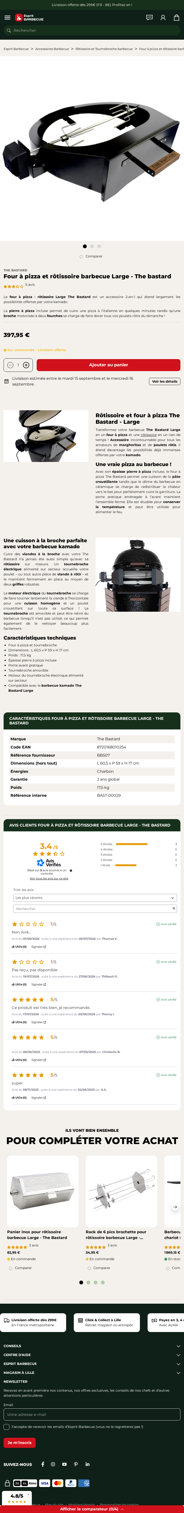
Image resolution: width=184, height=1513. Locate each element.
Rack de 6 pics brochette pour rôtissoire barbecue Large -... (116, 1235)
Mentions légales (81, 1505)
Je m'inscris (20, 1442)
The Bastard (15, 270)
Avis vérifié (168, 924)
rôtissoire (149, 435)
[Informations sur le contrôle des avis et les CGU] (71, 870)
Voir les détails (164, 381)
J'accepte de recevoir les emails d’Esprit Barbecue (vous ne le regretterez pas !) (77, 1427)
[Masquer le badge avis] (28, 1494)
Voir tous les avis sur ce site (49, 878)
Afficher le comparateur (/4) (89, 1509)
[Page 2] (92, 246)
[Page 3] (99, 246)
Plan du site (54, 1505)
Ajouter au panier (108, 364)
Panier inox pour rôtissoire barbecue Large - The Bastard (37, 1235)
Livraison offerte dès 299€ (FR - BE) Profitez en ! (92, 5)
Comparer (94, 256)
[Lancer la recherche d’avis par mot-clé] (174, 908)
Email (8, 1405)
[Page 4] (103, 1282)
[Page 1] (85, 246)
